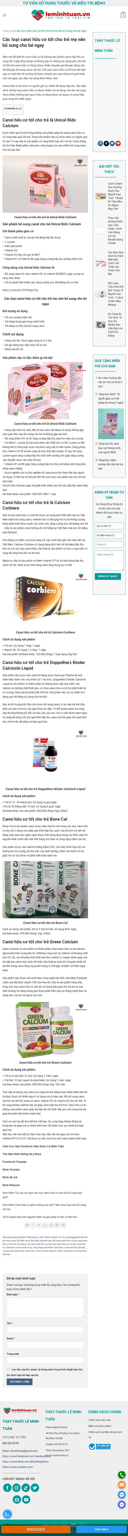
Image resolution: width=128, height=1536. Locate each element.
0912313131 (36, 1529)
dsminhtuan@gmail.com (24, 1450)
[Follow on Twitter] (112, 143)
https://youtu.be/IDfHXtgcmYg (20, 290)
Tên (10, 1323)
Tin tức (62, 1237)
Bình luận (13, 1294)
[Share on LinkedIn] (57, 1225)
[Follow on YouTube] (118, 143)
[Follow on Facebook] (7, 1487)
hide (19, 108)
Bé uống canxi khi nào (41, 1240)
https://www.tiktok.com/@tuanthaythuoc (25, 1461)
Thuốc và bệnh (51, 1237)
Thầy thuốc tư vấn (34, 1237)
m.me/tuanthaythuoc (57, 1455)
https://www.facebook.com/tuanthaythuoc (26, 1456)
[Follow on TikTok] (106, 143)
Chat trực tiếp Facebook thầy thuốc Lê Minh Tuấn (33, 1146)
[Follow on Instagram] (100, 143)
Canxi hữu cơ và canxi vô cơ (19, 1247)
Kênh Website (11, 1185)
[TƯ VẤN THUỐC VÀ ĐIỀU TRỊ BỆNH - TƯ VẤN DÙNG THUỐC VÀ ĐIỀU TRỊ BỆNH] (60, 15)
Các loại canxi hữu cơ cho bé (62, 1244)
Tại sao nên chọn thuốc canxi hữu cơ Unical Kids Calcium (29, 1251)
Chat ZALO (101, 1529)
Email (11, 1338)
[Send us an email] (17, 1499)
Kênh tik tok (10, 1177)
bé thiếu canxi (23, 1240)
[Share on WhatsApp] (27, 1225)
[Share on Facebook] (33, 1225)
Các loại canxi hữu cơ (37, 1244)
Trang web (13, 1354)
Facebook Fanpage (14, 1161)
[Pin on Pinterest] (51, 1225)
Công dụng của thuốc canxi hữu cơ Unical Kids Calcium (59, 1247)
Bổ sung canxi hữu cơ (63, 1240)
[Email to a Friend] (45, 1225)
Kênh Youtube (11, 1169)
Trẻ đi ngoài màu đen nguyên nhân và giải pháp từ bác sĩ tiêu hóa (39, 1217)
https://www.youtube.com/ (17, 1467)
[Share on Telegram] (63, 1225)
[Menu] (4, 15)
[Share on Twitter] (39, 1225)
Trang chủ (8, 30)
